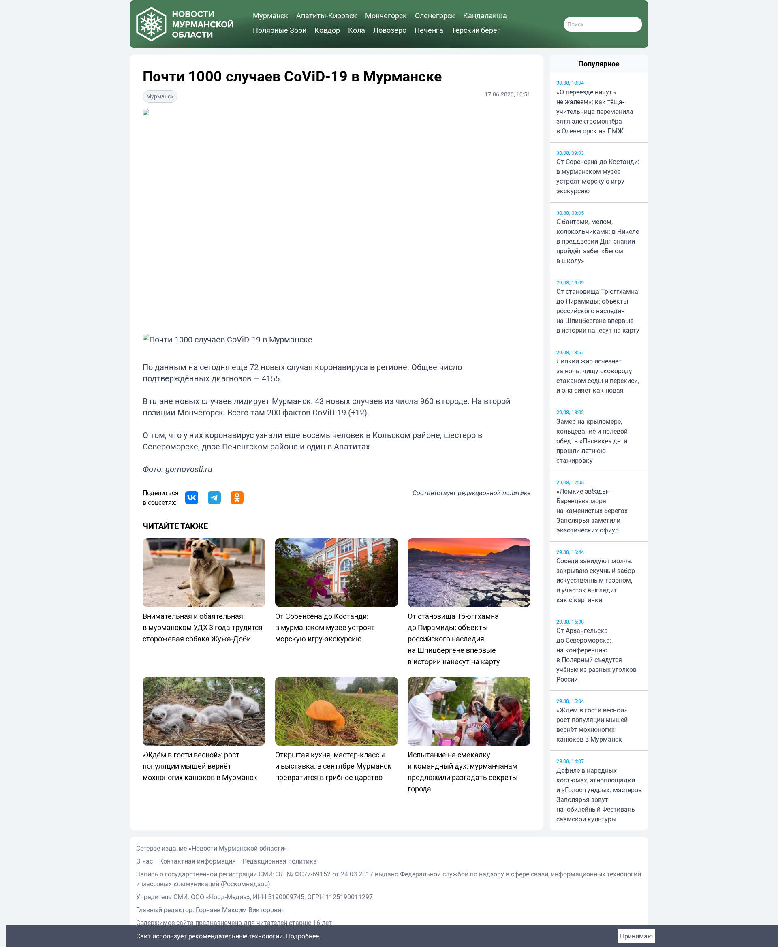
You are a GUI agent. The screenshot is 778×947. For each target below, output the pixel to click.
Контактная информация (197, 861)
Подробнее (302, 936)
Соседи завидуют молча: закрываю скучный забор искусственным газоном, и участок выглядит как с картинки (595, 580)
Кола (356, 30)
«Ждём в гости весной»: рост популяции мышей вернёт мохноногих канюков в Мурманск (592, 724)
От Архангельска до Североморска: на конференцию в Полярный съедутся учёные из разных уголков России (596, 655)
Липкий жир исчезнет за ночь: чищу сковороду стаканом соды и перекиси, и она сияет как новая (597, 376)
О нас (144, 861)
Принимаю (636, 936)
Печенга (429, 30)
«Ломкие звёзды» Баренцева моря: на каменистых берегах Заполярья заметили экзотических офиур (592, 510)
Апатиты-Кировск (326, 15)
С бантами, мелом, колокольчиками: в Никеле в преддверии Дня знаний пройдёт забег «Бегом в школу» (597, 241)
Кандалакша (485, 15)
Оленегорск (435, 15)
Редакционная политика (279, 861)
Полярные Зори (279, 30)
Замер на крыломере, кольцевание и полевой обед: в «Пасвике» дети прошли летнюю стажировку (592, 441)
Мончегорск (386, 15)
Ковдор (327, 30)
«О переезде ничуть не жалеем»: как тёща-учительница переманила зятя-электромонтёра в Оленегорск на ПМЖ (594, 111)
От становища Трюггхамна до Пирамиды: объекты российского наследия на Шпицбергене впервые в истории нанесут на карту (597, 311)
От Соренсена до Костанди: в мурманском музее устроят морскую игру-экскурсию (597, 176)
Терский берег (475, 30)
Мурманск (270, 15)
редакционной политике (494, 492)
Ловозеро (389, 30)
